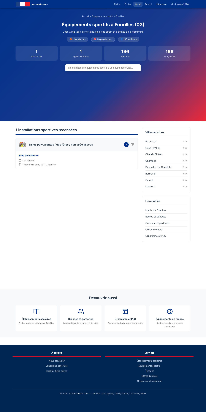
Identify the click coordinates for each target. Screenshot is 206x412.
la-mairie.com (81, 393)
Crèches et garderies (157, 223)
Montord (166, 186)
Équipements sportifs (102, 16)
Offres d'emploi (154, 229)
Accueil (85, 16)
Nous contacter (57, 360)
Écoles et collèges (155, 216)
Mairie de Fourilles (155, 210)
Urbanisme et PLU (155, 235)
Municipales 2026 (180, 4)
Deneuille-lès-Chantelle (166, 167)
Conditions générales (57, 365)
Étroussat (166, 141)
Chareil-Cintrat (166, 154)
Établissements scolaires (149, 360)
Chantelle (166, 160)
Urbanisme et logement (149, 381)
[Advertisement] (103, 94)
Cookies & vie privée (56, 370)
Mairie (117, 4)
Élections (149, 370)
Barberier (166, 173)
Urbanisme (161, 4)
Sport (138, 4)
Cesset (166, 180)
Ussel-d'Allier (166, 147)
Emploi (148, 4)
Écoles (128, 4)
